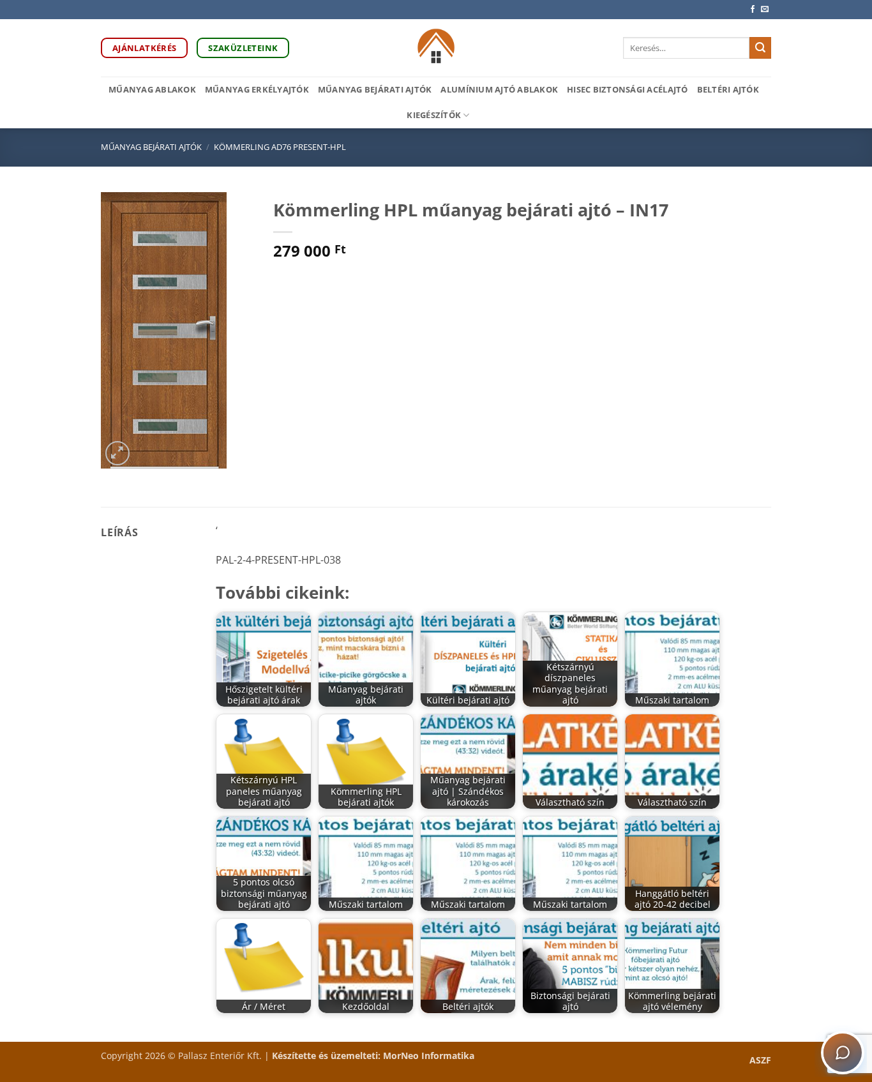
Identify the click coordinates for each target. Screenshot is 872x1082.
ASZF (760, 1060)
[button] (117, 453)
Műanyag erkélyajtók (257, 89)
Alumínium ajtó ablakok (499, 89)
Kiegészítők (434, 115)
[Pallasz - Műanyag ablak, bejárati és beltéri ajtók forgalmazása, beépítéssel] (436, 48)
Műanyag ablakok (152, 89)
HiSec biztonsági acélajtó (627, 89)
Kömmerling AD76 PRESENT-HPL (280, 147)
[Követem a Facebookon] (752, 9)
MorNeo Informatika (428, 1055)
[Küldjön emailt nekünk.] (765, 9)
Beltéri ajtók (728, 89)
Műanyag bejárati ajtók (375, 89)
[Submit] (760, 48)
